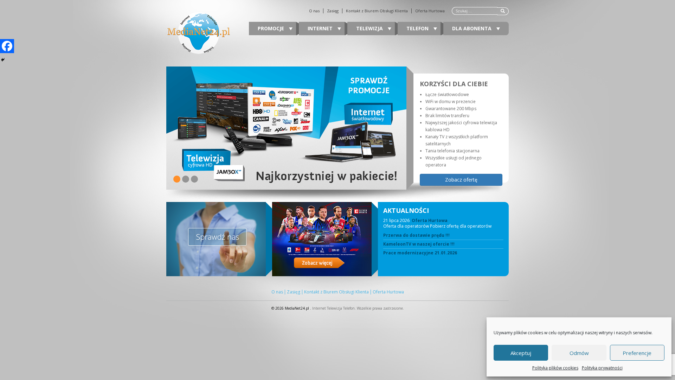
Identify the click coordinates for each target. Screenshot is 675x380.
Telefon (418, 28)
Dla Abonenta (472, 28)
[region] (337, 128)
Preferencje (637, 352)
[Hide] (3, 60)
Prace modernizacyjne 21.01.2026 (420, 253)
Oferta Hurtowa (430, 10)
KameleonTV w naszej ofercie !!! (419, 244)
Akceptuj (520, 352)
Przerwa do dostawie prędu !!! (416, 235)
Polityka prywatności (602, 368)
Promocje (271, 28)
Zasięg (333, 10)
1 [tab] (176, 179)
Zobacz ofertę (461, 179)
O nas (314, 10)
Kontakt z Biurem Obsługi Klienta (377, 10)
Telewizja (370, 28)
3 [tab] (194, 179)
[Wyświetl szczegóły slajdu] (286, 128)
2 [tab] (185, 179)
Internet (321, 28)
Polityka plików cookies (555, 368)
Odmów (579, 352)
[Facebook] (7, 46)
